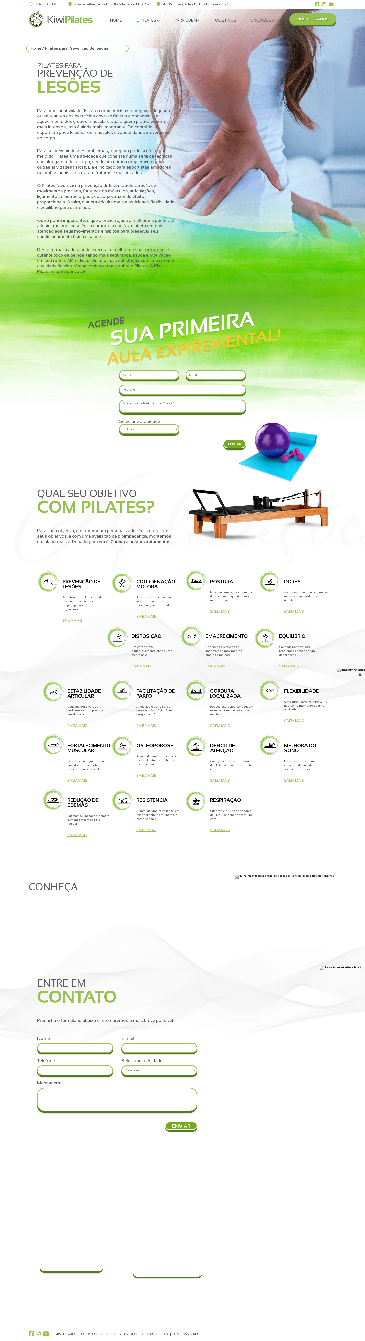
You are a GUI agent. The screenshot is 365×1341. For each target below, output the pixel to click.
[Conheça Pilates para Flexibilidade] (270, 690)
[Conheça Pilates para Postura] (196, 581)
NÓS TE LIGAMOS (312, 19)
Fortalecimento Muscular (301, 1235)
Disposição (291, 1203)
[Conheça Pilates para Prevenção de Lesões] (48, 582)
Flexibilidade (291, 1230)
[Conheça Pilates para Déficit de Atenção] (196, 747)
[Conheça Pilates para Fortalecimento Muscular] (53, 745)
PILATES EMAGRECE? (245, 1232)
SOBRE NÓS (299, 1280)
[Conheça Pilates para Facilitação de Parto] (122, 690)
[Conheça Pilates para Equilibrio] (265, 638)
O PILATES (243, 1186)
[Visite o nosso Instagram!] (38, 1334)
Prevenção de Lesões (299, 1186)
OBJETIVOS (225, 20)
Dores (287, 1199)
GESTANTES (238, 1269)
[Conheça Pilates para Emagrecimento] (191, 636)
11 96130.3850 (64, 1194)
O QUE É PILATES (242, 1196)
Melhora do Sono (295, 1248)
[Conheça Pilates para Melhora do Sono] (270, 745)
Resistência (291, 1257)
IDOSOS (235, 1278)
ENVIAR (234, 444)
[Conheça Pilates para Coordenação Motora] (122, 583)
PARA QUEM (246, 1250)
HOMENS (235, 1265)
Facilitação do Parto (297, 1221)
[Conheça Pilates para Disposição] (117, 638)
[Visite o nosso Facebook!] (31, 1334)
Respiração (291, 1262)
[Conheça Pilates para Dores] (270, 582)
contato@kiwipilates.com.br (68, 1204)
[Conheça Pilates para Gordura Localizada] (196, 691)
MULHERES (237, 1260)
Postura (288, 1194)
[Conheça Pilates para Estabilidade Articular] (53, 691)
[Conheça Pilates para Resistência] (122, 801)
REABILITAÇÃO (240, 1283)
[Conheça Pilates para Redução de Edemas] (53, 800)
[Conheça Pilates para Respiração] (196, 801)
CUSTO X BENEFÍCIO (245, 1219)
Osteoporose (292, 1239)
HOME (116, 20)
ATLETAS (235, 1274)
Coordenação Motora (299, 1190)
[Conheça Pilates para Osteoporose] (122, 746)
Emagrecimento (294, 1208)
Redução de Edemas (298, 1253)
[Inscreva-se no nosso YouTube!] (45, 1334)
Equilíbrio (289, 1212)
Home (36, 48)
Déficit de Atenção (296, 1244)
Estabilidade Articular (298, 1217)
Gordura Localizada (297, 1226)
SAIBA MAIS (72, 620)
